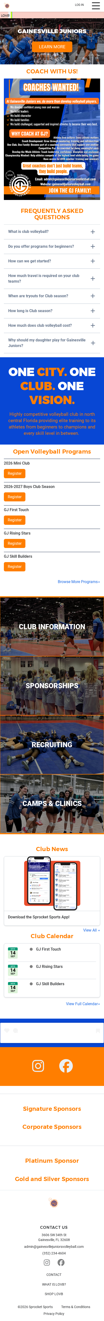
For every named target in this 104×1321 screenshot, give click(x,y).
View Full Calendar (82, 1004)
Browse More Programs (78, 581)
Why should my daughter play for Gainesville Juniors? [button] (47, 343)
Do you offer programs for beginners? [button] (41, 246)
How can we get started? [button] (29, 261)
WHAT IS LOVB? (54, 1284)
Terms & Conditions (75, 1307)
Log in (79, 5)
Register (15, 473)
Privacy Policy (54, 1314)
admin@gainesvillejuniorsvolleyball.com (54, 1247)
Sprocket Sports (41, 1307)
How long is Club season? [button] (30, 310)
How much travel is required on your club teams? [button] (43, 278)
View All (90, 930)
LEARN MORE (52, 46)
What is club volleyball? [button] (28, 231)
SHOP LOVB (54, 1294)
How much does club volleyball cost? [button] (40, 325)
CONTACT (53, 1275)
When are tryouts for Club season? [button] (38, 296)
